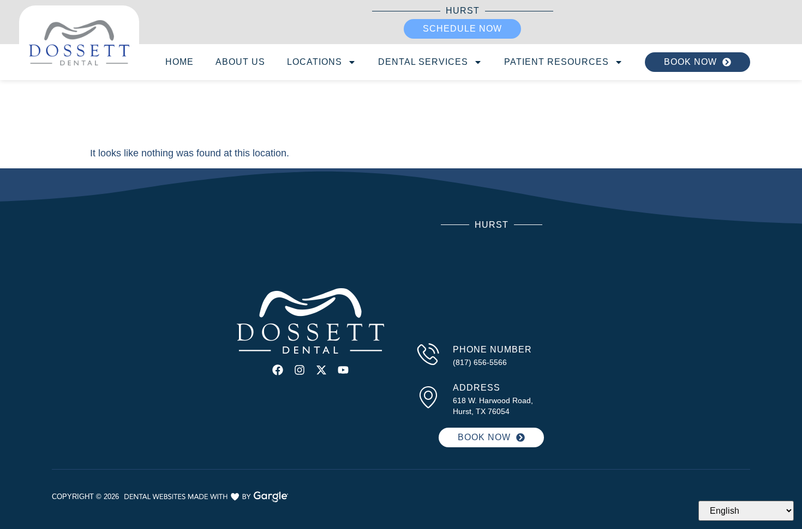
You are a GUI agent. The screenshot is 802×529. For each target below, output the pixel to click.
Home (179, 61)
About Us (240, 61)
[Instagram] (299, 369)
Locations (314, 61)
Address (476, 387)
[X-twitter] (321, 369)
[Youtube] (343, 369)
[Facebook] (277, 369)
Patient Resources (556, 61)
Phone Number (492, 349)
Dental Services (423, 61)
